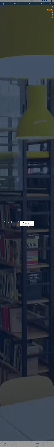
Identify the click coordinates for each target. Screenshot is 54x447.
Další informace (27, 223)
